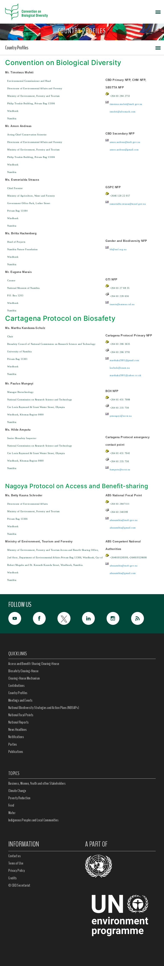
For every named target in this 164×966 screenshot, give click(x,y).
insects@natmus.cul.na (122, 304)
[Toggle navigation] (158, 12)
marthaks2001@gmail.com (124, 360)
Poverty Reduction (19, 798)
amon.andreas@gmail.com (124, 149)
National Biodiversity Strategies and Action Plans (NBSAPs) (43, 707)
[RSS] (143, 619)
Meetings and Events (20, 700)
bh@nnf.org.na (118, 249)
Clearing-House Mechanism (24, 678)
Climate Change (17, 790)
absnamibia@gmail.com (123, 527)
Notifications (16, 736)
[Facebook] (45, 618)
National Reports (18, 722)
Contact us (14, 855)
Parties (12, 744)
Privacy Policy (16, 870)
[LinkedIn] (94, 618)
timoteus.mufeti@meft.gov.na (126, 104)
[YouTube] (20, 618)
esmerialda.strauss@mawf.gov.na (128, 204)
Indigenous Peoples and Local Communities (33, 820)
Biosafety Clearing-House (23, 671)
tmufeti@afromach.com (123, 111)
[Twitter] (69, 618)
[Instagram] (119, 618)
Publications (15, 751)
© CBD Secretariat (19, 885)
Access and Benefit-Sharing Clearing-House (33, 663)
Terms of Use (15, 863)
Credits (12, 878)
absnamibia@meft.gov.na (123, 520)
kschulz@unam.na (120, 367)
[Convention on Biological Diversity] (26, 12)
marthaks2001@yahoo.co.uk (125, 375)
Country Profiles (16, 47)
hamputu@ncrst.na (120, 469)
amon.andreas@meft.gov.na (125, 142)
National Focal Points (20, 715)
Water (11, 812)
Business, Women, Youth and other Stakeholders (37, 783)
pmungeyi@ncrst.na (121, 416)
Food (11, 805)
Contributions (16, 685)
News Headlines (17, 729)
